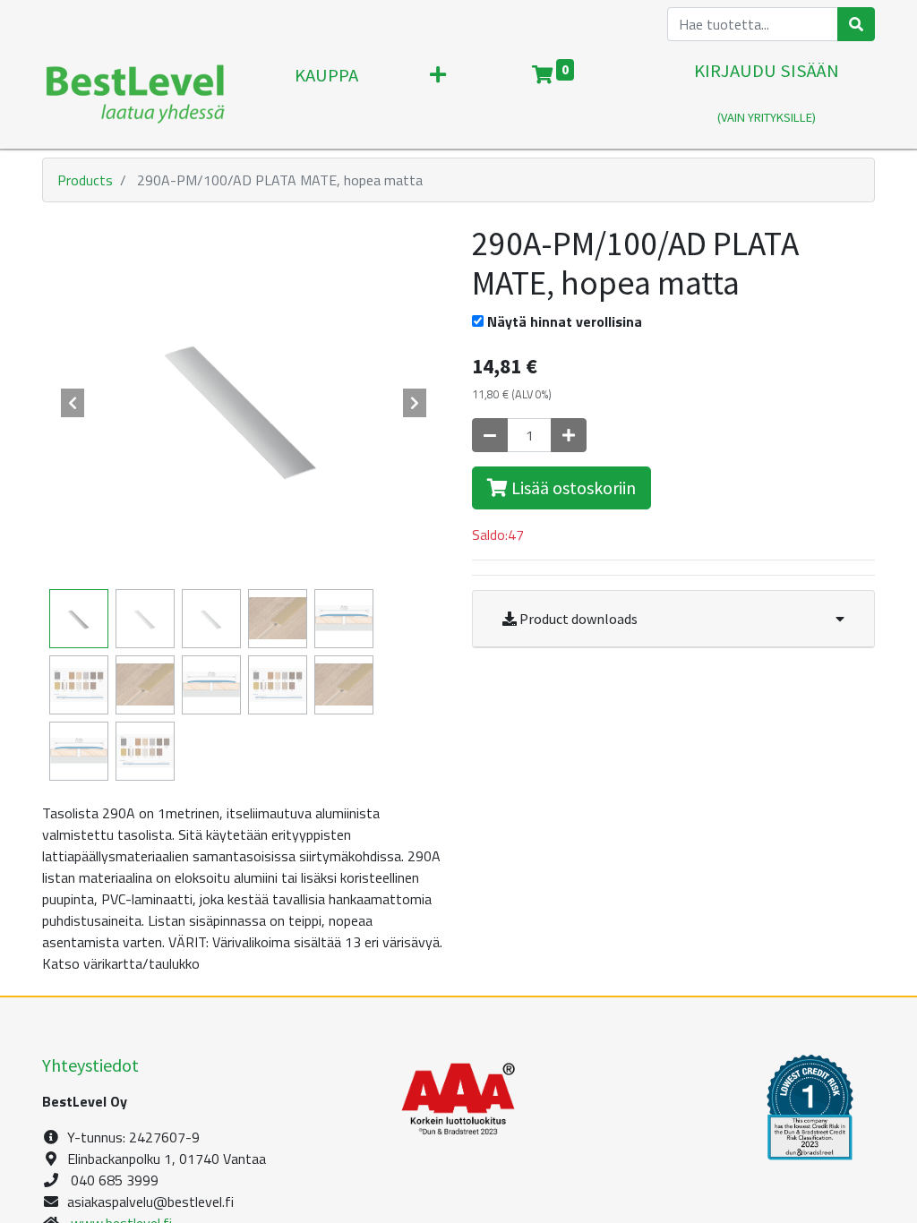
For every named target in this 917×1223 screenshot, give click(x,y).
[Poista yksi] (490, 435)
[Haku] (856, 24)
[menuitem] (326, 94)
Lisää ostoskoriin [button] (572, 487)
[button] (438, 94)
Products (85, 180)
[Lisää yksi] (569, 435)
